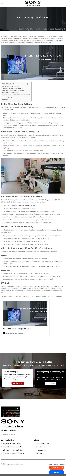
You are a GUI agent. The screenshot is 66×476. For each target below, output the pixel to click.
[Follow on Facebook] (32, 464)
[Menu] (2, 4)
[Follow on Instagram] (34, 464)
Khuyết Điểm (9, 97)
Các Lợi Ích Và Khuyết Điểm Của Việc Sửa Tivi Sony (16, 94)
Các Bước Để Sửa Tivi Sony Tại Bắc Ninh (13, 90)
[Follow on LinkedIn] (38, 464)
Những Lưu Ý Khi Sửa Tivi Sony (11, 92)
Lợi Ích (7, 96)
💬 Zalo (56, 472)
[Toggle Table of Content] (28, 84)
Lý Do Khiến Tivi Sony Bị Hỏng (11, 86)
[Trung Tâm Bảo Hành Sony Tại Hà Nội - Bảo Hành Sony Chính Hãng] (33, 3)
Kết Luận (5, 99)
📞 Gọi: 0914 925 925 (56, 467)
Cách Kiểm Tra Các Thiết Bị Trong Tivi (13, 88)
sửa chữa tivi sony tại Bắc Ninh (26, 205)
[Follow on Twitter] (36, 464)
